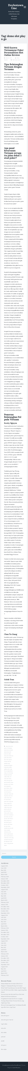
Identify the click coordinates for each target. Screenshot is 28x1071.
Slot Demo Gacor (16, 60)
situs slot (3, 1028)
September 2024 (5, 913)
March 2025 (4, 900)
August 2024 (4, 915)
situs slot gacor (5, 1015)
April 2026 (3, 872)
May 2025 (3, 896)
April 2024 (3, 924)
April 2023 (3, 949)
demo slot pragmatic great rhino (8, 786)
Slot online (4, 1049)
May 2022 (3, 969)
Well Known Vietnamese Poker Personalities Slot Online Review (14, 51)
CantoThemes (16, 1067)
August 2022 (4, 966)
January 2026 (4, 879)
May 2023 (3, 947)
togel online (4, 1024)
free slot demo (7, 799)
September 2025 (5, 887)
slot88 (2, 1041)
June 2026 (3, 868)
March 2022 (4, 973)
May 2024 (3, 921)
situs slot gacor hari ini (7, 1019)
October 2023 (4, 936)
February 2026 (5, 876)
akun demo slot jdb (8, 750)
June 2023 (3, 945)
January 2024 (4, 930)
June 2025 (3, 893)
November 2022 (5, 960)
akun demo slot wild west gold (8, 755)
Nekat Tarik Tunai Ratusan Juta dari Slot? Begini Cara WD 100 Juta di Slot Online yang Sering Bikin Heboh (14, 990)
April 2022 (3, 971)
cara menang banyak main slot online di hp (8, 774)
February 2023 (5, 954)
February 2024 (5, 928)
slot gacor (3, 1045)
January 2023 (4, 956)
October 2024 (4, 911)
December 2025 (5, 881)
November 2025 (5, 883)
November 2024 (5, 909)
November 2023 (5, 934)
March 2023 (4, 951)
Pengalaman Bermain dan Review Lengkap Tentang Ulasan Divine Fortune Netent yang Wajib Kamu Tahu (12, 1001)
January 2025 (4, 904)
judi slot (3, 1036)
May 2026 (3, 870)
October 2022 (4, 962)
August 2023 (4, 941)
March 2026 (4, 874)
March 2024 (4, 926)
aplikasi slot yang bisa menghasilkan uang (8, 771)
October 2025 (4, 885)
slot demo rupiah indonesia (8, 830)
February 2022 (5, 975)
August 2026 (4, 866)
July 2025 (3, 891)
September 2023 (5, 939)
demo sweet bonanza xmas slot (8, 791)
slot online (4, 1032)
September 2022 (5, 964)
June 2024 (3, 919)
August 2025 (4, 889)
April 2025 (3, 898)
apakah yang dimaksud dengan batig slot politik (8, 765)
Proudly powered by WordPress (11, 1065)
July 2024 (3, 917)
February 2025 (5, 902)
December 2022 (5, 958)
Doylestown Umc (15, 6)
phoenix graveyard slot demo (7, 811)
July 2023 (3, 943)
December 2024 (5, 906)
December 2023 (5, 932)
